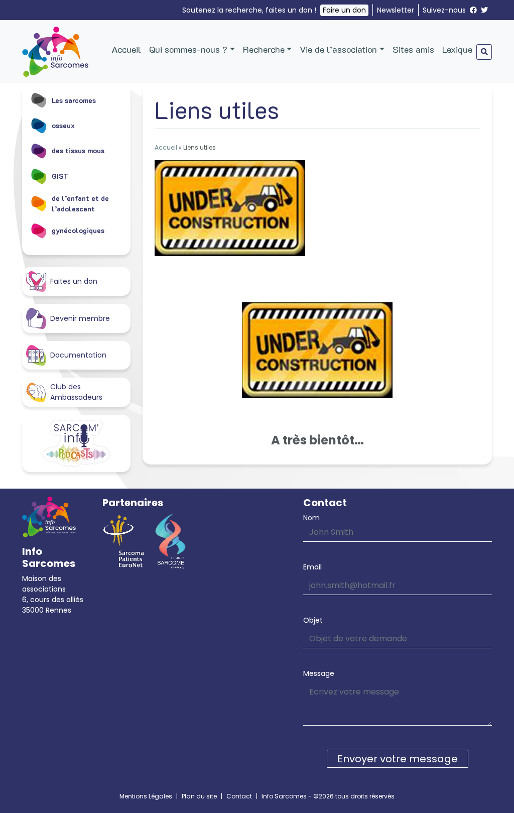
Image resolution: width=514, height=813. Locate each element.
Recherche (264, 49)
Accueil (126, 49)
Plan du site (199, 796)
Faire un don (344, 10)
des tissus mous (78, 150)
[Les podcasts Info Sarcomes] (76, 443)
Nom (311, 518)
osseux (63, 125)
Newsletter (395, 10)
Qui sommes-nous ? (188, 49)
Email (312, 567)
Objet (313, 620)
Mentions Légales (145, 796)
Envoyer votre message (397, 759)
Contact (239, 796)
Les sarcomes (74, 100)
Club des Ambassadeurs (76, 392)
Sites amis (413, 49)
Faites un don (73, 281)
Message (318, 673)
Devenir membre (80, 318)
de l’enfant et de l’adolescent (80, 203)
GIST (60, 176)
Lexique (457, 49)
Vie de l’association (338, 49)
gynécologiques (78, 230)
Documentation (78, 355)
